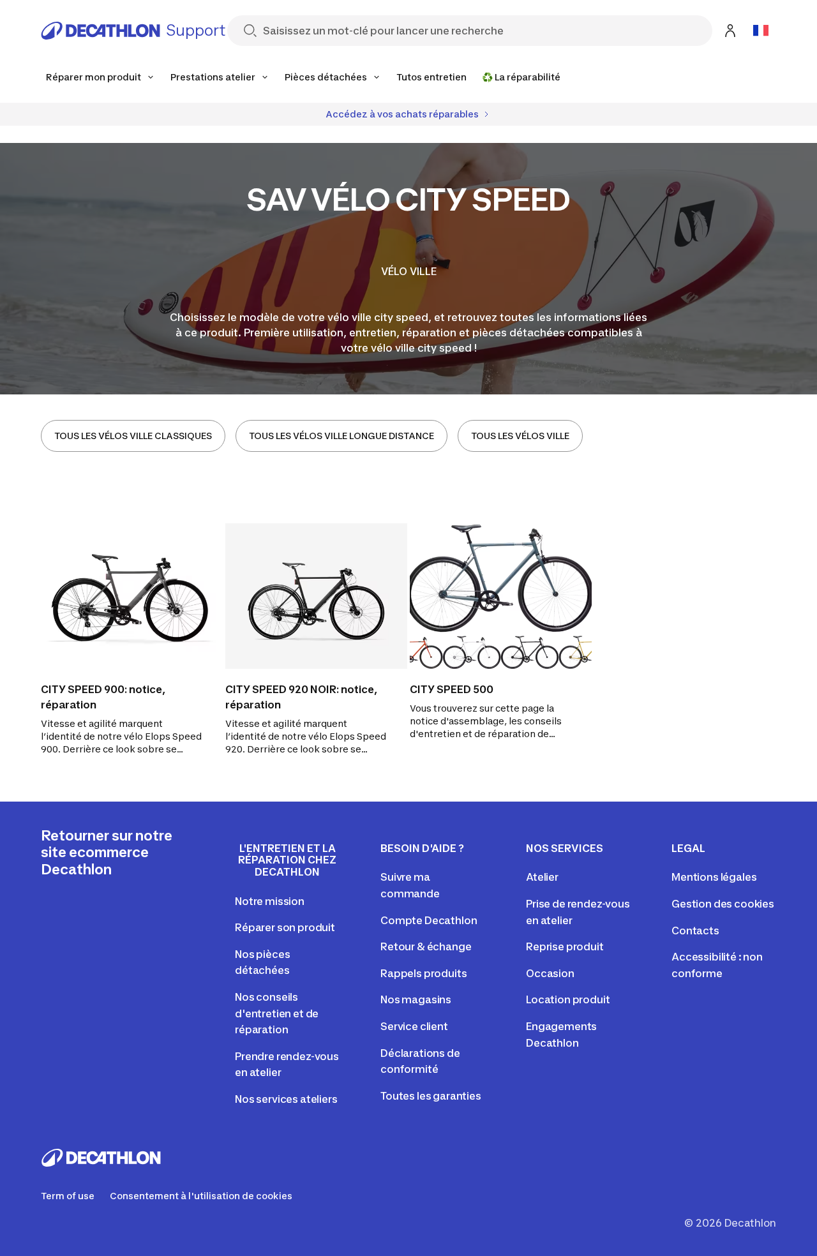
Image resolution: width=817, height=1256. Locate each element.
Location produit (568, 999)
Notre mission (269, 901)
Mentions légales (713, 877)
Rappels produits (423, 973)
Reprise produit (565, 946)
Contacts (695, 930)
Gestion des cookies (722, 903)
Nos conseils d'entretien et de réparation (277, 1013)
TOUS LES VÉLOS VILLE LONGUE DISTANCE (341, 435)
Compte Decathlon (428, 920)
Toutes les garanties (430, 1095)
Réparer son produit (285, 927)
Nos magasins (415, 999)
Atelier (542, 877)
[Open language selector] (761, 30)
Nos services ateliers (286, 1099)
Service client (414, 1026)
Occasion (550, 973)
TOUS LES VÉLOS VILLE (520, 435)
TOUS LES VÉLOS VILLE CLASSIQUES (133, 435)
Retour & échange (425, 946)
